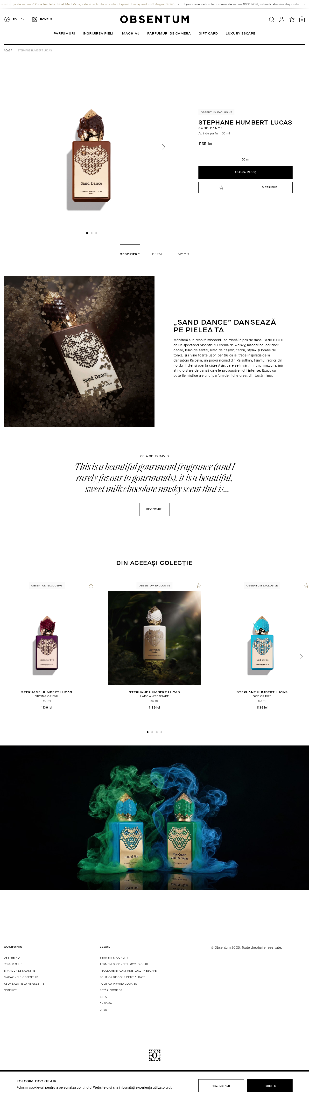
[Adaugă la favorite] (91, 585)
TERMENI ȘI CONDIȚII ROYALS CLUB (124, 964)
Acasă (8, 50)
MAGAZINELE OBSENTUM (21, 977)
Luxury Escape (240, 33)
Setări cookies (111, 990)
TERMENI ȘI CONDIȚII (114, 957)
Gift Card (208, 33)
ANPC (103, 996)
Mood (183, 254)
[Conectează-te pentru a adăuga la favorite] (221, 187)
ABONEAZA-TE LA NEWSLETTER (25, 983)
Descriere (130, 254)
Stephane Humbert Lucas (35, 50)
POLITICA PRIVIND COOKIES (118, 983)
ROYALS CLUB (13, 964)
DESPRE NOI (12, 957)
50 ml (245, 159)
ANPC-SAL (106, 1003)
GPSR (103, 1009)
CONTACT (10, 990)
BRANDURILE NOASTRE (19, 970)
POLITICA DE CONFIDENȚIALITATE (122, 977)
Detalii (158, 254)
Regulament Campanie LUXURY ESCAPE (128, 970)
